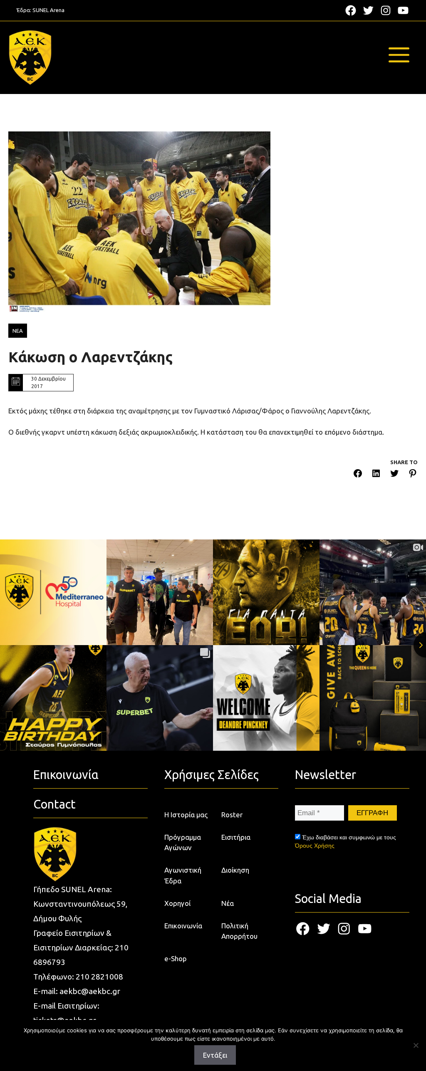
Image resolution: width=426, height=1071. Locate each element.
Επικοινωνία (183, 926)
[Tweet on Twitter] (394, 474)
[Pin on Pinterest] (413, 474)
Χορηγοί (177, 903)
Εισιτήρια (235, 837)
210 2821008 (99, 976)
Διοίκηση (235, 870)
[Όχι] (415, 1045)
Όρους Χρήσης (314, 845)
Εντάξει (215, 1055)
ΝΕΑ (17, 331)
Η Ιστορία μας (186, 815)
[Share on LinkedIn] (376, 474)
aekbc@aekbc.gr (89, 991)
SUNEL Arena (48, 10)
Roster (232, 815)
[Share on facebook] (358, 474)
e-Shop (175, 958)
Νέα (227, 903)
